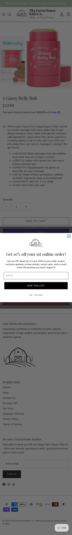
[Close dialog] (69, 236)
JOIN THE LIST (36, 285)
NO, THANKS (36, 295)
